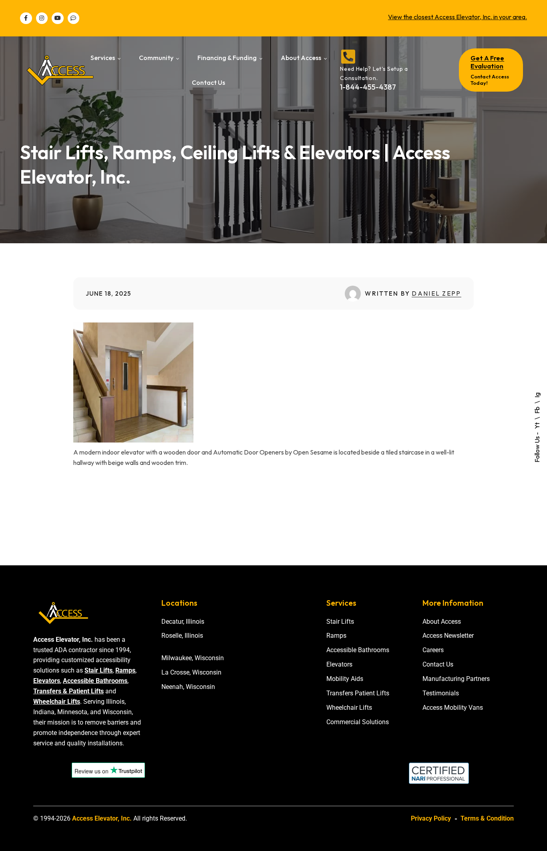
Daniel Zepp (436, 293)
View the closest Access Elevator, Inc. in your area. (457, 17)
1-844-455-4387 (368, 87)
